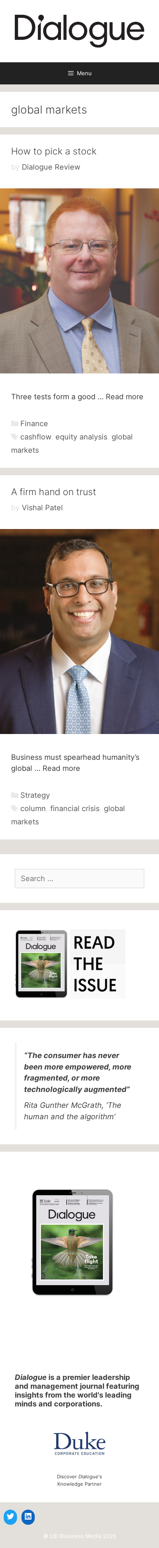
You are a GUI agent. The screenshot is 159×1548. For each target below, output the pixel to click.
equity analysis (81, 436)
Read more (124, 396)
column (33, 808)
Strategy (35, 795)
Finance (34, 423)
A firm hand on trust (53, 491)
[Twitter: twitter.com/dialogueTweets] (10, 1516)
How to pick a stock (54, 151)
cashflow (35, 436)
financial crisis (74, 808)
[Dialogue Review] (79, 30)
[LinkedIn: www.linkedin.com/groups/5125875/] (28, 1516)
